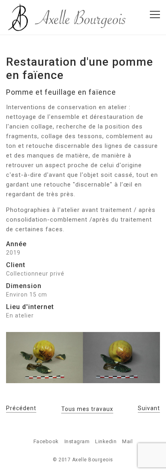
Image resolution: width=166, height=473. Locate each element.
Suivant (149, 408)
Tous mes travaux (87, 409)
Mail (127, 441)
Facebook (46, 441)
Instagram (77, 441)
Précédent (21, 408)
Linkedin (105, 441)
